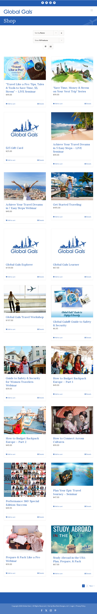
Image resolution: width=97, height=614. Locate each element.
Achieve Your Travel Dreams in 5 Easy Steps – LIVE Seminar (71, 148)
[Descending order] (61, 32)
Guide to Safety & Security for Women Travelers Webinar (23, 381)
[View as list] (50, 46)
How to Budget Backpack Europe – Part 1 (69, 380)
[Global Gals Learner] (72, 244)
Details (41, 104)
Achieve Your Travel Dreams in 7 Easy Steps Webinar (24, 206)
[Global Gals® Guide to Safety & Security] (72, 301)
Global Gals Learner (66, 264)
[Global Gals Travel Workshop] (25, 299)
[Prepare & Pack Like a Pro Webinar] (25, 539)
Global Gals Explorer (19, 264)
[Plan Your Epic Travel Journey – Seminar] (72, 474)
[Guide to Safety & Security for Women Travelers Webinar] (25, 360)
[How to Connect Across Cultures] (72, 420)
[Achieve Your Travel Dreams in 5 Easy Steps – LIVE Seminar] (72, 126)
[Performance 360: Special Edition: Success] (25, 480)
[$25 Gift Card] (25, 128)
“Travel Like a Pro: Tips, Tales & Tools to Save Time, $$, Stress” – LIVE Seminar (25, 87)
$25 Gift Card (14, 148)
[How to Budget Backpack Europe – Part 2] (25, 420)
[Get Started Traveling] (72, 186)
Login (72, 606)
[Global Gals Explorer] (25, 244)
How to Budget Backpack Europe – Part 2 (22, 440)
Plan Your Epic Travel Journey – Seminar (67, 492)
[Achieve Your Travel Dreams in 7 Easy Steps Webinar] (25, 186)
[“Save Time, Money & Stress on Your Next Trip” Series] (72, 70)
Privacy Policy (80, 606)
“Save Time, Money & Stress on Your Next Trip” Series (71, 89)
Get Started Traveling (67, 204)
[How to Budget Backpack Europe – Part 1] (72, 360)
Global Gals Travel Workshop (25, 317)
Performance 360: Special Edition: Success (22, 503)
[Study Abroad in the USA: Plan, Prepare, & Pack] (72, 539)
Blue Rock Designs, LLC (61, 606)
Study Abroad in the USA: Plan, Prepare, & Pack (69, 559)
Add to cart (11, 104)
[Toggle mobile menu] (92, 10)
